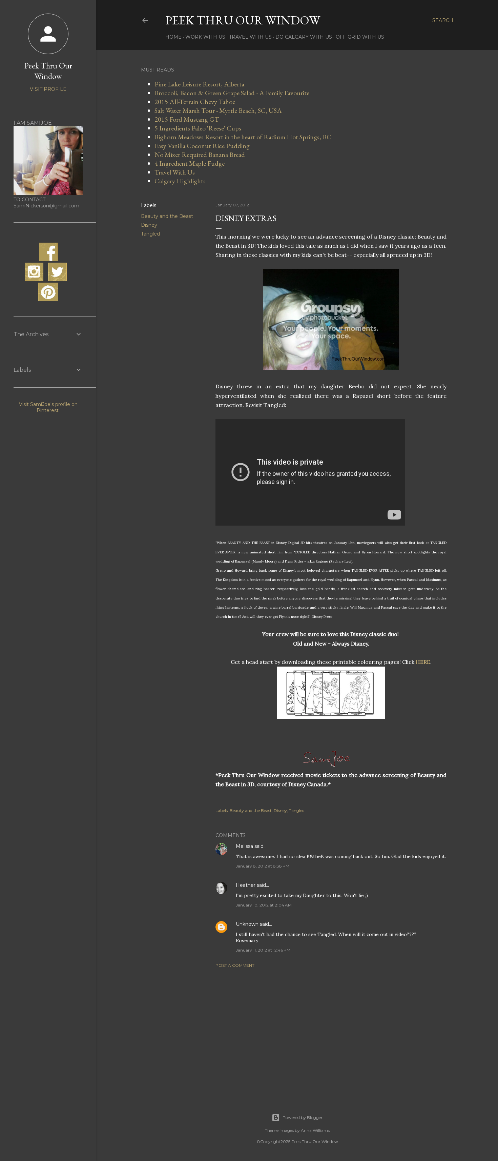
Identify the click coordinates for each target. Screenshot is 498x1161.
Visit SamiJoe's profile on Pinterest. (48, 407)
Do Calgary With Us (303, 37)
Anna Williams (315, 1130)
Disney (149, 225)
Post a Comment (234, 965)
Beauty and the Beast (167, 216)
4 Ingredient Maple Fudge (189, 163)
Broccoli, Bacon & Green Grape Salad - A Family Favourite (231, 92)
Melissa (244, 846)
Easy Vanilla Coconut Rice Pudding (202, 145)
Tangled (150, 234)
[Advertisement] (331, 1032)
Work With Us (205, 37)
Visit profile (48, 89)
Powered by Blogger (303, 1117)
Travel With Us (250, 37)
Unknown (247, 924)
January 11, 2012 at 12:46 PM (263, 950)
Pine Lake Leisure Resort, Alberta (199, 84)
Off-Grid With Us (360, 37)
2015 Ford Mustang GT (186, 119)
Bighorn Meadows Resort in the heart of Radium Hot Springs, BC (242, 137)
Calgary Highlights (180, 181)
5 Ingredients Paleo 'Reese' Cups (197, 128)
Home (173, 37)
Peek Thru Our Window (242, 20)
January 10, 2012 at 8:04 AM (264, 905)
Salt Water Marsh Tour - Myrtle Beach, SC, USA (218, 110)
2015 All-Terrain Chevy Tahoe (194, 101)
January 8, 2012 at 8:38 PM (262, 866)
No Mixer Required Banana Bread (199, 154)
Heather (245, 885)
